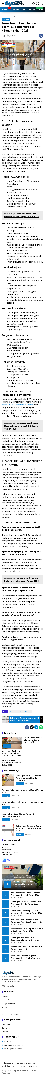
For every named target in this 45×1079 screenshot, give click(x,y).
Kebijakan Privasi (8, 1003)
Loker (4, 1011)
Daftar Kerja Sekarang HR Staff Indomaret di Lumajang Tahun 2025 (26, 912)
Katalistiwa (6, 850)
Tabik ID (5, 847)
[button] (33, 3)
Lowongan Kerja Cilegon (21, 712)
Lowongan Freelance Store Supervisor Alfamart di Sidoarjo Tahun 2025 (24, 939)
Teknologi (6, 1028)
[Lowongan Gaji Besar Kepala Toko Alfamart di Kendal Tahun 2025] (12, 743)
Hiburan (5, 1031)
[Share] (41, 36)
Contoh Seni (7, 855)
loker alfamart (10, 1041)
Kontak (5, 1007)
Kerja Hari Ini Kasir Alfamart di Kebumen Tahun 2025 (11, 762)
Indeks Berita (7, 1000)
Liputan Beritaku (8, 845)
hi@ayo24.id (11, 986)
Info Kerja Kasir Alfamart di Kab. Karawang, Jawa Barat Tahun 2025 (26, 921)
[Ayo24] (16, 3)
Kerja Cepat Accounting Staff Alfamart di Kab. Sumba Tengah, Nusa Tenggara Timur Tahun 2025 (26, 957)
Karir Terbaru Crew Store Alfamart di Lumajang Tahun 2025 (18, 815)
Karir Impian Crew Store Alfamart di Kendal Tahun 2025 (26, 948)
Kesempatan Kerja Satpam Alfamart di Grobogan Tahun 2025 (27, 930)
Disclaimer (6, 996)
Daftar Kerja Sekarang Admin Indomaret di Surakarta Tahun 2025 (29, 828)
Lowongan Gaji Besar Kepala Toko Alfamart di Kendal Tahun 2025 (11, 753)
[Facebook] (27, 727)
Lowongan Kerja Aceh (13, 1049)
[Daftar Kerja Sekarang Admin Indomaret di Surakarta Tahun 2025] (8, 830)
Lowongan (6, 19)
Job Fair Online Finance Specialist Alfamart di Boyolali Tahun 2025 (25, 894)
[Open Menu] (37, 3)
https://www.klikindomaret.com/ (17, 404)
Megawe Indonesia (10, 852)
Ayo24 (4, 35)
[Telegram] (36, 727)
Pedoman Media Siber (11, 1014)
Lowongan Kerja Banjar (13, 1045)
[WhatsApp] (41, 727)
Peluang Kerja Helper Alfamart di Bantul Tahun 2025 (33, 740)
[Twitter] (32, 727)
